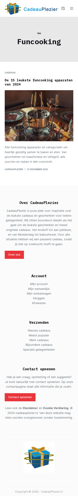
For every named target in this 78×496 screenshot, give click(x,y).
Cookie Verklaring (55, 408)
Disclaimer (30, 408)
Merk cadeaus (39, 340)
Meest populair (39, 335)
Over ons (14, 254)
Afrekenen (39, 303)
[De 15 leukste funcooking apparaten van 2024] (39, 115)
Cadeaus (10, 72)
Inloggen (39, 298)
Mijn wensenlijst (39, 289)
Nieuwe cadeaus (39, 330)
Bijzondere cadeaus (39, 344)
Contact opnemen (20, 397)
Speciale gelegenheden (39, 349)
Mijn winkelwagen (39, 293)
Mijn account (39, 284)
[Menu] (71, 8)
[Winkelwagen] (63, 8)
